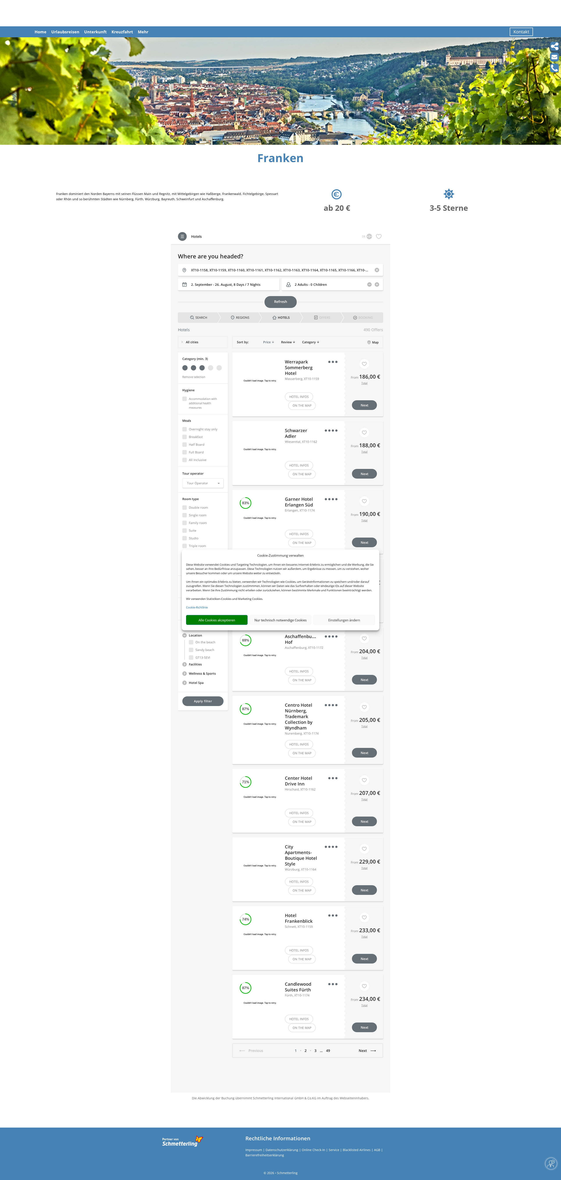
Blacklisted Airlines (357, 1150)
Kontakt (521, 32)
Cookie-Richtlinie (197, 607)
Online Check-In (313, 1150)
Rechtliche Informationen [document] (277, 1138)
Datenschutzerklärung (282, 1150)
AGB (377, 1150)
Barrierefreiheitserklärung (264, 1155)
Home (40, 31)
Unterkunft (95, 31)
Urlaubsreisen (65, 31)
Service (334, 1150)
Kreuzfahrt (122, 31)
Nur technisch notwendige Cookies (280, 620)
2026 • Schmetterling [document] (282, 1173)
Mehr (143, 31)
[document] (280, 159)
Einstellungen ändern (344, 620)
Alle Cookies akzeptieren (217, 620)
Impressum (253, 1150)
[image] (280, 143)
